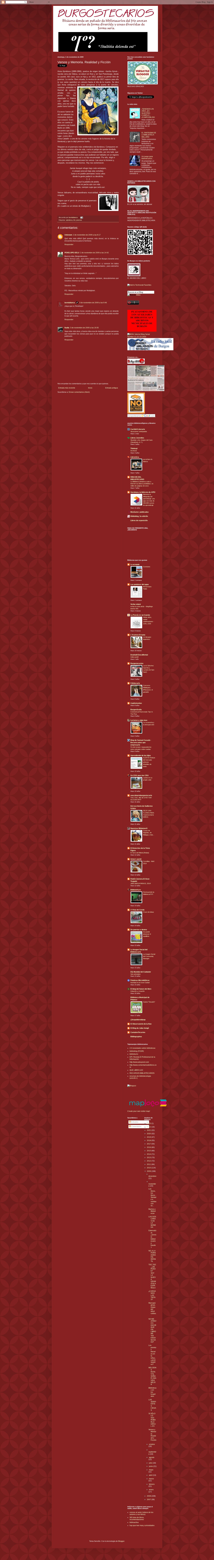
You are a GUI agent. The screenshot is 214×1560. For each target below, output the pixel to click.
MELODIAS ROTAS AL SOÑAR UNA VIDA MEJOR (152, 1376)
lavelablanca (73, 217)
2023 (149, 1123)
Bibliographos (136, 1037)
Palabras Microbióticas (140, 980)
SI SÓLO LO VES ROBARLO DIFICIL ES (152, 1420)
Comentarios (136, 1126)
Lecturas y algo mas (138, 720)
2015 (149, 1151)
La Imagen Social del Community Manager (149, 956)
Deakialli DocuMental (139, 655)
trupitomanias (136, 703)
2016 (149, 1147)
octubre (152, 1444)
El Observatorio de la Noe (141, 1024)
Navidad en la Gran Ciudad (140, 982)
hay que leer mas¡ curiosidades (142, 1525)
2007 (149, 1500)
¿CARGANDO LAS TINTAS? (152, 1295)
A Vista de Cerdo (137, 910)
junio (151, 1466)
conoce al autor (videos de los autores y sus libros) (141, 1513)
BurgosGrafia (136, 710)
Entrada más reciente (66, 388)
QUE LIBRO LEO (136, 1070)
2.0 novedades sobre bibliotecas (142, 1048)
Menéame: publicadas (139, 512)
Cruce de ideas (148, 912)
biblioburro (134, 1054)
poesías (79, 220)
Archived (133, 451)
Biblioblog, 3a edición (139, 516)
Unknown (68, 235)
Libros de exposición (139, 520)
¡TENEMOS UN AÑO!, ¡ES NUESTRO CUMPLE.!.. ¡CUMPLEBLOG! (148, 113)
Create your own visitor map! (138, 1111)
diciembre (152, 1176)
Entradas (134, 1122)
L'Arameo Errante (137, 635)
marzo (151, 1479)
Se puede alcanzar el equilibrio (147, 934)
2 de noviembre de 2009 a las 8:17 (87, 235)
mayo (151, 1470)
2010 (149, 1168)
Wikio (138, 295)
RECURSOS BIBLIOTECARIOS (142, 1073)
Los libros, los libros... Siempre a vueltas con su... (152, 1197)
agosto (151, 1457)
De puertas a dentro (138, 930)
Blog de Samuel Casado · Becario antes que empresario (140, 742)
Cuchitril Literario (137, 429)
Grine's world (135, 859)
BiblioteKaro (135, 890)
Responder (68, 244)
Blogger (121, 1541)
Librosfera (134, 457)
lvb (74, 220)
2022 (149, 1127)
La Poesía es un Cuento (140, 615)
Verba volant (135, 604)
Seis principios (135, 974)
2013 (149, 1158)
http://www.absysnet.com (139, 1062)
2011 (149, 1164)
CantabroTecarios (137, 1032)
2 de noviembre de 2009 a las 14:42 (94, 253)
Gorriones (146, 567)
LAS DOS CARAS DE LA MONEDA (152, 1222)
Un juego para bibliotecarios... (147, 157)
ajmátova (69, 220)
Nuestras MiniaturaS (138, 828)
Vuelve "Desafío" (149, 1002)
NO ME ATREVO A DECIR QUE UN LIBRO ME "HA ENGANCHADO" (152, 1330)
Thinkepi (133, 448)
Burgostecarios (136, 663)
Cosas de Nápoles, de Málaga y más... (148, 833)
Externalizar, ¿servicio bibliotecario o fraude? (152, 1239)
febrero (152, 1484)
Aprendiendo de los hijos (140, 756)
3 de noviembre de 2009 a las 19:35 (84, 328)
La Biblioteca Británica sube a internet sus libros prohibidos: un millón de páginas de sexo (141, 484)
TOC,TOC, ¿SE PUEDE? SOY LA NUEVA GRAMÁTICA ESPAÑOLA (152, 1276)
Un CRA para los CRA (139, 775)
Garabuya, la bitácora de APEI (142, 492)
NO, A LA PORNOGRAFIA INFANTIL (152, 1256)
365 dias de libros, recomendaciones (137, 1518)
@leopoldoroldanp (137, 1020)
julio (151, 1463)
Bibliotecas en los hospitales (152, 1392)
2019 (149, 1137)
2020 (149, 1134)
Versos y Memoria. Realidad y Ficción (152, 1435)
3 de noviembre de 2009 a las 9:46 (93, 303)
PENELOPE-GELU (71, 253)
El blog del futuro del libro (140, 989)
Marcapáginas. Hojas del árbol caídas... (152, 1309)
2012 (149, 1161)
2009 (149, 1171)
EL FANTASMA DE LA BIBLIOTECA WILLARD (149, 135)
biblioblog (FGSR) (137, 1051)
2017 (149, 1144)
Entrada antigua (111, 388)
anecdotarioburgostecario (141, 795)
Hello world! (134, 657)
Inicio (90, 388)
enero (151, 1490)
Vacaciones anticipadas (138, 431)
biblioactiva (134, 1522)
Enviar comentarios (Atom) (79, 392)
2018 (149, 1140)
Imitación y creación (137, 991)
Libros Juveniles (137, 438)
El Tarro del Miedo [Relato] (139, 853)
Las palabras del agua (139, 584)
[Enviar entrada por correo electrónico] (81, 217)
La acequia (134, 564)
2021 (149, 1130)
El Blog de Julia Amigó (139, 1028)
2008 (149, 1496)
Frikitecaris (135, 683)
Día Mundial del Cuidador (140, 972)
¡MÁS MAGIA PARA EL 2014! (140, 883)
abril (151, 1475)
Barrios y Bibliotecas (152, 1211)
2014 (149, 1154)
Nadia (66, 328)
